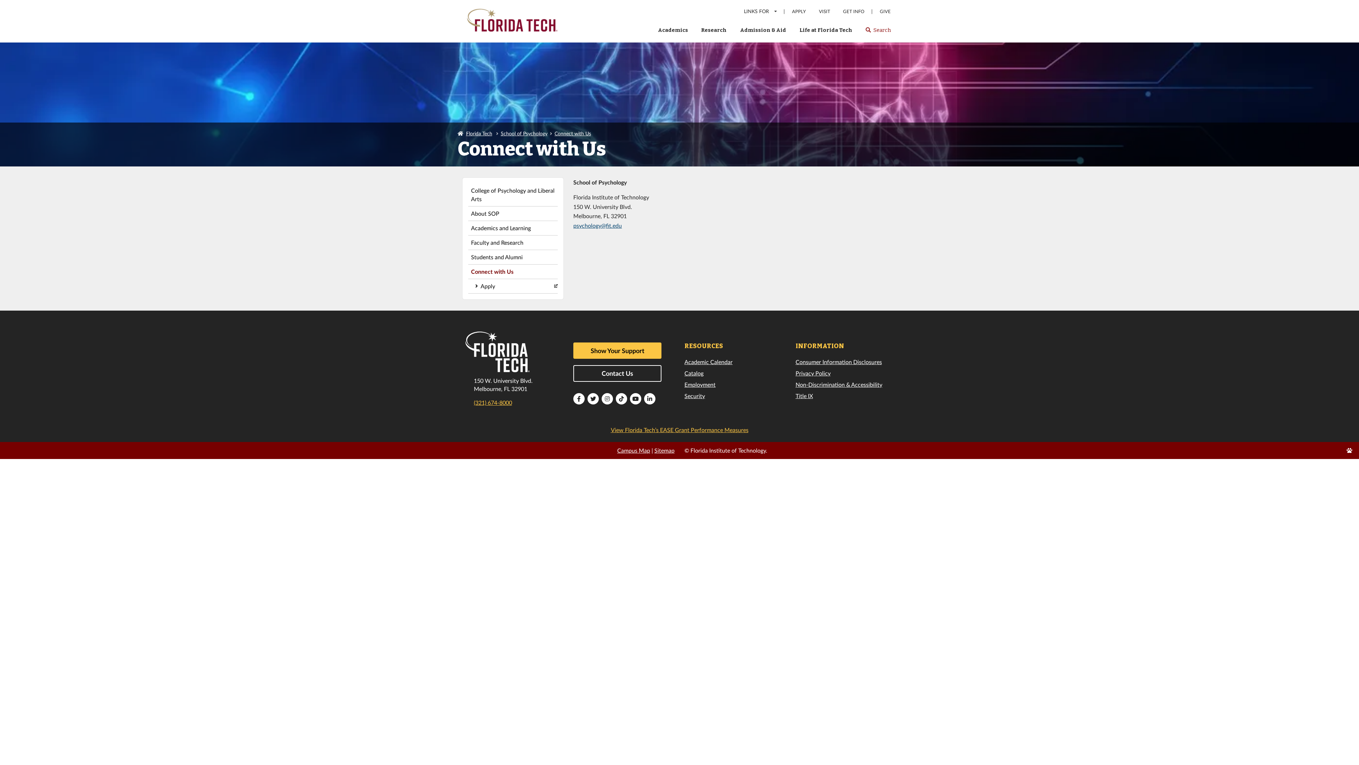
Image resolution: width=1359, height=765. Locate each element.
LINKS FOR (756, 11)
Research (714, 30)
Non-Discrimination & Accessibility (839, 384)
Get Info (853, 11)
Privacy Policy (813, 373)
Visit (824, 11)
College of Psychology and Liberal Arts (513, 194)
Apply (799, 11)
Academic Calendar (708, 361)
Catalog (694, 373)
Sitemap (664, 450)
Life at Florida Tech (825, 30)
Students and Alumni (497, 257)
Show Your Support (617, 351)
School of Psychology (524, 133)
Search (878, 32)
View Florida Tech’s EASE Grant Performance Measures (680, 429)
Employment (700, 384)
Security (694, 395)
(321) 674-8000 (493, 402)
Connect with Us (573, 133)
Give (885, 11)
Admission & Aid (763, 30)
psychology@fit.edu (597, 225)
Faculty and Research (497, 242)
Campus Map (633, 450)
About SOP (485, 213)
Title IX (804, 395)
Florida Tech (479, 133)
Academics (673, 30)
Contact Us (617, 373)
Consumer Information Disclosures (839, 361)
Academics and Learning (501, 228)
